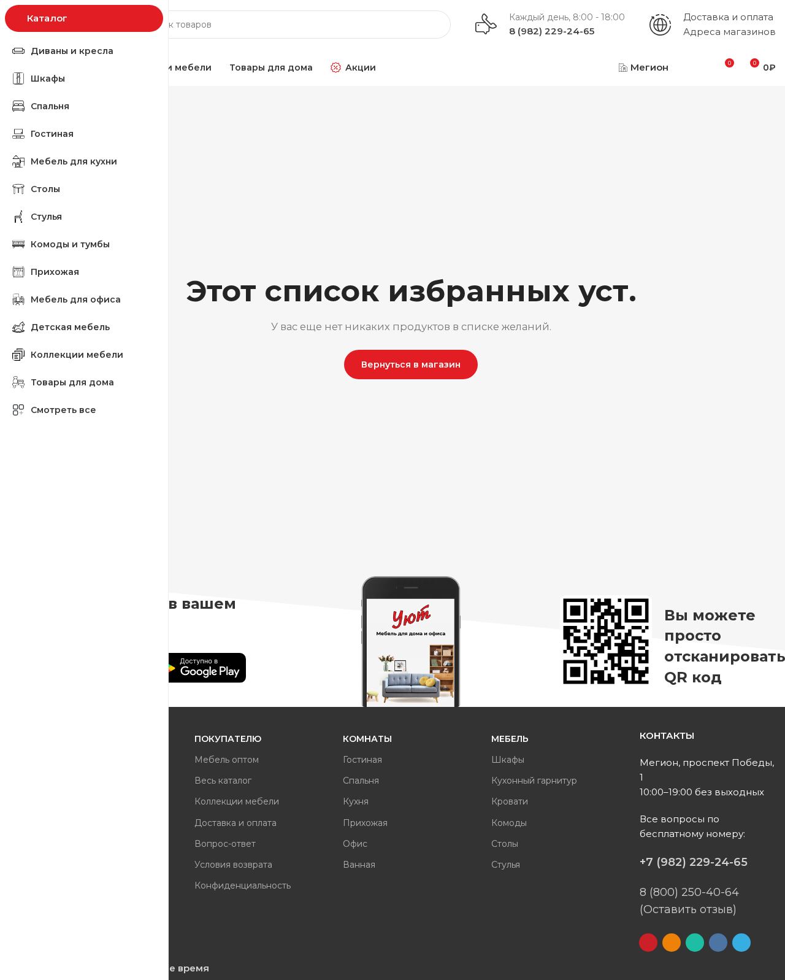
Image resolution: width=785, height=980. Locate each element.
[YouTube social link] (648, 942)
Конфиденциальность (242, 885)
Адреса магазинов (729, 31)
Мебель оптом (226, 759)
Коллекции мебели (236, 801)
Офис (355, 843)
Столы (504, 843)
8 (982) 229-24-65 (551, 31)
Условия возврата (233, 864)
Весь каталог (222, 780)
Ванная (359, 864)
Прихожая (365, 822)
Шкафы (507, 759)
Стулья (505, 864)
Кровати (509, 801)
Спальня (361, 780)
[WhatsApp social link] (695, 942)
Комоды (509, 822)
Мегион (649, 67)
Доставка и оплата (728, 17)
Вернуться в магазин (411, 364)
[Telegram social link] (741, 942)
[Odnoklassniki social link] (671, 942)
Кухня (356, 801)
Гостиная (362, 759)
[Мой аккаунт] (694, 67)
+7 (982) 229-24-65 (694, 862)
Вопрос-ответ (225, 843)
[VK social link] (718, 942)
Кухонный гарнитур (534, 780)
